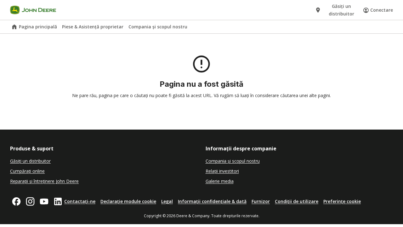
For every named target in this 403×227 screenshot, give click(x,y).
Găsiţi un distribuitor (30, 161)
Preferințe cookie (342, 201)
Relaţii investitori (222, 171)
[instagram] (30, 201)
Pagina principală (38, 27)
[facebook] (16, 201)
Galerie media (220, 181)
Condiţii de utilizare (296, 201)
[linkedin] (58, 201)
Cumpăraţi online (27, 171)
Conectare (381, 10)
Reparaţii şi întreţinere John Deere (44, 181)
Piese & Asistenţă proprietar (92, 27)
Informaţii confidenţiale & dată (212, 201)
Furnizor (261, 201)
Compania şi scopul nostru (157, 27)
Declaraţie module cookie (128, 201)
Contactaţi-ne (79, 201)
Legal (167, 201)
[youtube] (44, 201)
